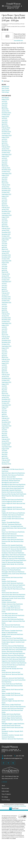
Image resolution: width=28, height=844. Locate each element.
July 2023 (4, 158)
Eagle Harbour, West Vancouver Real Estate (14, 554)
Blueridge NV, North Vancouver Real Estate (13, 484)
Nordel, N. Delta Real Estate (9, 632)
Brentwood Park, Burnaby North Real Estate (14, 494)
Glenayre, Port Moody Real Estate (11, 570)
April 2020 (4, 224)
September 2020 (6, 215)
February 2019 (6, 251)
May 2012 (4, 390)
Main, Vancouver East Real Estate (11, 625)
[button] (3, 763)
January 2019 (5, 253)
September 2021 (6, 194)
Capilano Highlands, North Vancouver (12, 507)
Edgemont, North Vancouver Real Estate (13, 556)
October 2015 (6, 321)
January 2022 (5, 187)
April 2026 (4, 107)
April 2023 (4, 164)
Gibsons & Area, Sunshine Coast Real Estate (14, 568)
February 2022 (6, 185)
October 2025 (6, 114)
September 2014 (6, 346)
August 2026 (5, 99)
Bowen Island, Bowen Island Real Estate (13, 488)
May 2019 (4, 245)
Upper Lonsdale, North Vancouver (11, 693)
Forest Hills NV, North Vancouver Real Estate (14, 560)
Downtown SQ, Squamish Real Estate (12, 545)
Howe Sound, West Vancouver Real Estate (13, 594)
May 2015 (4, 331)
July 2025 (4, 118)
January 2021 (5, 209)
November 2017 (6, 278)
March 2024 (5, 145)
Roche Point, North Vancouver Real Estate (13, 659)
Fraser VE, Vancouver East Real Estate (12, 562)
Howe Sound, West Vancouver (10, 592)
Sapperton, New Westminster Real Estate (13, 661)
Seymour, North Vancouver (9, 666)
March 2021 (5, 205)
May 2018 (4, 268)
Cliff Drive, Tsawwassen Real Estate (11, 524)
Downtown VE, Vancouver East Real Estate (13, 547)
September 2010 (6, 426)
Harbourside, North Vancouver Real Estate (13, 585)
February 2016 (6, 314)
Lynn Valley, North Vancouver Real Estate (13, 615)
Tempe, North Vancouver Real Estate (12, 684)
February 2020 (6, 228)
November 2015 (6, 319)
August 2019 (5, 240)
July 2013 (4, 365)
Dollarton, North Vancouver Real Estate (12, 539)
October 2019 (5, 236)
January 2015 (5, 338)
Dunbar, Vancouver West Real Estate (12, 551)
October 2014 (6, 344)
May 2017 (4, 287)
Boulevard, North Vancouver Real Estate (13, 486)
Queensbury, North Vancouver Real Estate (13, 653)
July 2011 (4, 409)
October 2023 (6, 152)
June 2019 (4, 243)
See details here (18, 40)
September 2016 (6, 302)
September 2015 (6, 323)
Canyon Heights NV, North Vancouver (12, 501)
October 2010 (6, 424)
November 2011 (6, 401)
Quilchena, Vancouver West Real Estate (13, 655)
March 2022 (5, 183)
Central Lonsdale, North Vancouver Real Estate (13, 27)
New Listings (5, 88)
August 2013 (5, 363)
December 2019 (6, 232)
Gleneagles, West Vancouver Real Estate (13, 572)
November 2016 (6, 299)
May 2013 (4, 369)
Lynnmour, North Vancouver (9, 617)
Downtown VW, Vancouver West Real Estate (14, 549)
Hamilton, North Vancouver (9, 581)
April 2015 (4, 333)
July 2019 (4, 242)
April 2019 (4, 247)
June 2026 (4, 103)
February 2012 (6, 395)
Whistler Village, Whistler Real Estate (12, 718)
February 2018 (6, 274)
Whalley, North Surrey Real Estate (11, 714)
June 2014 (4, 352)
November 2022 (6, 169)
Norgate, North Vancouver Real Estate (12, 634)
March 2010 (5, 437)
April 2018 (4, 270)
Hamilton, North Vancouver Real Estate (12, 583)
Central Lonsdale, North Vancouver (11, 516)
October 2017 (5, 280)
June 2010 (4, 431)
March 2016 (5, 312)
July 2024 (4, 139)
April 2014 (4, 355)
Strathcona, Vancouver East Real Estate (13, 678)
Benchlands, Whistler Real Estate (11, 480)
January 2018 (5, 276)
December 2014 (6, 340)
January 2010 (5, 441)
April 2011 (4, 414)
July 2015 (4, 327)
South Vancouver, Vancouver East (11, 672)
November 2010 (6, 422)
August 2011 (5, 407)
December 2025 (6, 112)
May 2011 (4, 412)
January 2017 (5, 295)
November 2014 (6, 342)
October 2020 (6, 213)
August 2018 (5, 262)
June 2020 (5, 221)
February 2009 (6, 460)
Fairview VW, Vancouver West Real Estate (13, 558)
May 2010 (4, 433)
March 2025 (5, 126)
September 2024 (6, 135)
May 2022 (4, 179)
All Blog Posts (5, 86)
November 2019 (6, 234)
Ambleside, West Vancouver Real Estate (13, 475)
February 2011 (5, 418)
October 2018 (6, 259)
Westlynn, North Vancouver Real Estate (12, 708)
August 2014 (5, 348)
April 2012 (4, 392)
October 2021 (6, 192)
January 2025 (5, 130)
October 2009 (6, 445)
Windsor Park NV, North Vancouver (11, 725)
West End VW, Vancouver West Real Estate (14, 706)
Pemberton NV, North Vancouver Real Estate (14, 640)
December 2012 (6, 378)
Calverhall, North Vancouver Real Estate (13, 499)
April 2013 (4, 371)
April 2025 (4, 124)
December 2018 (6, 255)
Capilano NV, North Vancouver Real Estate (13, 513)
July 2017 (4, 283)
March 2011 (5, 416)
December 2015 (6, 317)
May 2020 (4, 223)
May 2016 (4, 308)
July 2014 (4, 350)
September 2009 (6, 447)
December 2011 (6, 399)
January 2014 (5, 361)
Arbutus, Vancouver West (9, 477)
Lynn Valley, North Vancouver (9, 613)
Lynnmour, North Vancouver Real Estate (13, 619)
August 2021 (5, 196)
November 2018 (6, 257)
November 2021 (6, 190)
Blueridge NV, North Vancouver (10, 482)
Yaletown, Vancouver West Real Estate (12, 739)
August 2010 (5, 428)
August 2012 (5, 384)
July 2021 (4, 198)
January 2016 (5, 316)
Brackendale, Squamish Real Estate (11, 490)
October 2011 (5, 403)
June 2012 (4, 388)
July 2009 (4, 450)
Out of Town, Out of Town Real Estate (12, 638)
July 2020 (4, 219)
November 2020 (6, 211)
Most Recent (5, 97)
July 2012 (4, 386)
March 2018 (5, 272)
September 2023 (6, 154)
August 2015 (5, 325)
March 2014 (5, 357)
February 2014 (6, 359)
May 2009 (4, 454)
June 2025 (5, 120)
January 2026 (5, 111)
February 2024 (6, 147)
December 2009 (6, 443)
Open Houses (5, 90)
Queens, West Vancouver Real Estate (12, 651)
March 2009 (5, 458)
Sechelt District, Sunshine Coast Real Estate (14, 663)
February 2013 (6, 374)
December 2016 (6, 297)
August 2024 (5, 137)
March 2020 (5, 226)
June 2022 (5, 177)
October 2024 (6, 133)
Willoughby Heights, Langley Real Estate (13, 723)
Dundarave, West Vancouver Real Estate (13, 553)
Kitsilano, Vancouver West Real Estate (12, 604)
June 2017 (4, 285)
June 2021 (4, 200)
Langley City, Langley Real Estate (11, 606)
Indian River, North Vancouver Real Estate (13, 596)
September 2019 (6, 238)
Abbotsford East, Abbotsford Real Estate (13, 473)
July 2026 (4, 101)
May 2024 (4, 141)
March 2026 (5, 109)
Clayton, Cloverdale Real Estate (10, 522)
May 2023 (4, 162)
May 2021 (4, 202)
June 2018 (4, 266)
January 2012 (5, 397)
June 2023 (4, 160)
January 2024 (5, 149)
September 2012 (6, 382)
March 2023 (5, 166)
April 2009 (4, 456)
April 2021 (4, 204)
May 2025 (4, 122)
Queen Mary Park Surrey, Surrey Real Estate (14, 649)
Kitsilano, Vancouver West (9, 602)
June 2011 (4, 411)
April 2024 (4, 143)
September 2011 (6, 405)
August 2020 (5, 217)
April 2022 (4, 181)
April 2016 (4, 310)
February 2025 (6, 128)
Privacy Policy (5, 806)
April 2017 (4, 289)
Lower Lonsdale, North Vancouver (11, 608)
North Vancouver (6, 636)
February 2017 (6, 293)
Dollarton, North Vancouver (9, 537)
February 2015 (6, 336)
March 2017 (5, 291)
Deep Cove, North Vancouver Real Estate (13, 532)
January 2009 (5, 462)
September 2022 (6, 173)
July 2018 (4, 264)
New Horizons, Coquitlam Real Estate (12, 630)
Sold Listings (5, 92)
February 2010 (6, 439)
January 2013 (5, 376)
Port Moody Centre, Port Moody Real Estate (14, 647)
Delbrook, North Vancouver (9, 534)
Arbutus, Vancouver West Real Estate (12, 479)
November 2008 (6, 464)
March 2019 (5, 249)
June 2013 (4, 367)
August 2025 (5, 116)
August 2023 (5, 156)
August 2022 (5, 175)
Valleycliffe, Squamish (8, 699)
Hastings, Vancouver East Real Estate (12, 587)
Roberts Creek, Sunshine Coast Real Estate (14, 657)
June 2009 (5, 452)
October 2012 (6, 380)
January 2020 (5, 230)
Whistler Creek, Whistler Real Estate (12, 716)
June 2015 (4, 329)
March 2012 (5, 393)
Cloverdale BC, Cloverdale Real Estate (12, 526)
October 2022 (6, 171)
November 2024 (6, 131)
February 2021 (6, 207)
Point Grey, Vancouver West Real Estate (13, 646)
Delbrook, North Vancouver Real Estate (12, 535)
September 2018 (6, 261)
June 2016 (4, 306)
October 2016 (5, 300)
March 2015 (5, 335)
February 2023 (6, 168)
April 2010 (4, 435)
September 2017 (6, 281)
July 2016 (4, 304)
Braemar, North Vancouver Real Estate (12, 492)
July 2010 (4, 429)
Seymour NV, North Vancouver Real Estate (13, 665)
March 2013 (5, 373)
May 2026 (4, 105)
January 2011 (5, 420)
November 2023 (6, 150)
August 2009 (5, 448)
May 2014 (4, 354)
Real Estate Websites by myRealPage (17, 806)
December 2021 (6, 188)
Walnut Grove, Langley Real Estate (11, 704)
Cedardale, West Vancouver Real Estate (13, 515)
